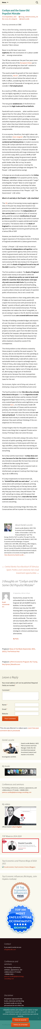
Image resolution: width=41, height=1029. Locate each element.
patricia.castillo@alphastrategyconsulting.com (16, 792)
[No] (38, 1018)
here (12, 405)
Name (4, 705)
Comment (6, 690)
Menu (4, 2)
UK (6, 203)
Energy (22, 17)
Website (5, 714)
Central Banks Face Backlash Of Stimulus (20, 566)
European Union (26, 63)
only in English (17, 827)
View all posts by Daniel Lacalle (14, 555)
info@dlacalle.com (10, 949)
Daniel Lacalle (25, 19)
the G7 (15, 76)
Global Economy (30, 17)
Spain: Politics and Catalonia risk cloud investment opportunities (22, 571)
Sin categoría (13, 19)
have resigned (17, 137)
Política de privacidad (20, 1024)
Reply (17, 639)
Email (4, 709)
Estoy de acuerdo (20, 1020)
